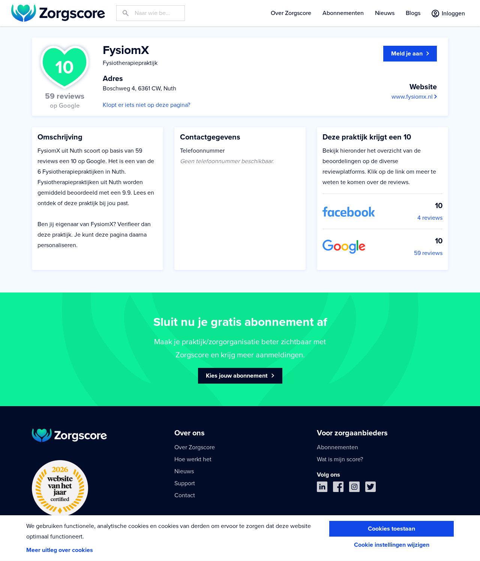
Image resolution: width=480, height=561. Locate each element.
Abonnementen (343, 13)
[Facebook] (338, 488)
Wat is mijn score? (340, 459)
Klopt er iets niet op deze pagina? (146, 105)
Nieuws (384, 13)
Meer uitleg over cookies (59, 550)
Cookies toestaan (391, 528)
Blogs (413, 13)
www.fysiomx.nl (413, 96)
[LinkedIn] (322, 488)
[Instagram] (354, 488)
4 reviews (429, 218)
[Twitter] (370, 488)
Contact (184, 495)
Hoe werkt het (193, 459)
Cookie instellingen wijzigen (391, 545)
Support (184, 483)
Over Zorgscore (291, 13)
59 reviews (428, 253)
